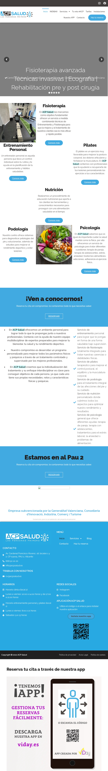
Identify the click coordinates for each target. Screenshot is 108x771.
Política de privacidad (67, 655)
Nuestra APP (69, 18)
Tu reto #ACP (78, 12)
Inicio (45, 12)
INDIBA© (54, 12)
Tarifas (89, 12)
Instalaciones (99, 12)
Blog (89, 538)
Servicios (63, 12)
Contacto (81, 18)
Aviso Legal (83, 655)
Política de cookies (98, 655)
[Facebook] (104, 3)
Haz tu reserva (97, 18)
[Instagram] (99, 3)
